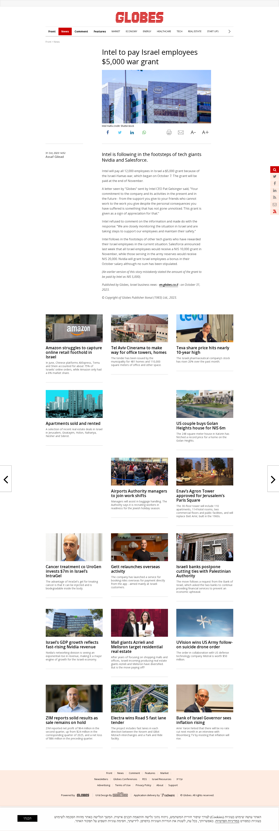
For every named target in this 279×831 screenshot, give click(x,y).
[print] (169, 133)
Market (164, 773)
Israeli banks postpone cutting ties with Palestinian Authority (203, 571)
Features (100, 31)
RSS (144, 779)
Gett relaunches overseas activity (135, 569)
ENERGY (147, 31)
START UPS (212, 31)
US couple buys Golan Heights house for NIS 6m (200, 426)
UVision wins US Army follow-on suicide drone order (204, 644)
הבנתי (27, 818)
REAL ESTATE (194, 31)
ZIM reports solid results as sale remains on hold (72, 720)
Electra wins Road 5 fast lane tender (138, 720)
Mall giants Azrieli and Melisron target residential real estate (137, 647)
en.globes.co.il (168, 285)
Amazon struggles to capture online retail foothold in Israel (74, 352)
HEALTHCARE (164, 31)
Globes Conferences (125, 779)
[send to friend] (181, 133)
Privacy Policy (143, 785)
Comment (81, 31)
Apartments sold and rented (73, 423)
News (65, 31)
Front (52, 31)
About (159, 785)
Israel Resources (161, 779)
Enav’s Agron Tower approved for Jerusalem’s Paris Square (200, 495)
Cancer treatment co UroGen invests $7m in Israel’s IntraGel (73, 571)
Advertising (103, 785)
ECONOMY (131, 31)
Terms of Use (123, 785)
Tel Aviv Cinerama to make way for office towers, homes (138, 350)
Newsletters (101, 779)
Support (173, 785)
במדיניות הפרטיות (227, 821)
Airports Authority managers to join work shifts (139, 493)
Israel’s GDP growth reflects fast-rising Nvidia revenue (72, 644)
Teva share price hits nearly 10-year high (202, 350)
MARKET (116, 31)
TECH (179, 31)
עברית (180, 779)
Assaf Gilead (55, 157)
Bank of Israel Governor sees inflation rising (203, 720)
